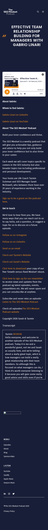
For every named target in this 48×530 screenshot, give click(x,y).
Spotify (6, 475)
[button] (37, 11)
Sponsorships (9, 456)
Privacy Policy (9, 511)
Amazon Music (9, 483)
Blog (5, 453)
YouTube (7, 471)
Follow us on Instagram (14, 235)
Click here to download (14, 268)
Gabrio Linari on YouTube (15, 121)
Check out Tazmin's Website (16, 255)
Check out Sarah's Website (16, 261)
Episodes (7, 445)
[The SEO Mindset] (10, 11)
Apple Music (8, 479)
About (6, 449)
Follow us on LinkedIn (13, 241)
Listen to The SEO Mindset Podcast (20, 302)
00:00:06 (17, 334)
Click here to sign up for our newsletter (22, 278)
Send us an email (11, 248)
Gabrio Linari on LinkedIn (15, 114)
